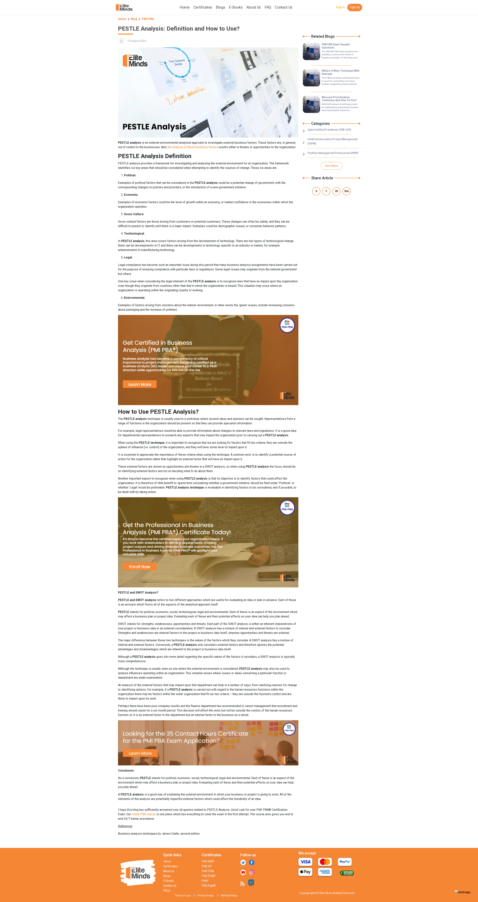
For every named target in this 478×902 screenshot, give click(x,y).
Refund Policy (229, 895)
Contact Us (283, 7)
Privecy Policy (206, 895)
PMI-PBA (148, 19)
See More (331, 166)
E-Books (236, 7)
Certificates (170, 866)
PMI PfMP (208, 876)
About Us (253, 7)
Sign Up (355, 7)
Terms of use (182, 895)
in (336, 191)
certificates (202, 7)
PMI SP (207, 866)
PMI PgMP (209, 885)
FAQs (166, 890)
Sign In (340, 7)
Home (185, 7)
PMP (205, 881)
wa (346, 191)
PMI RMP (208, 861)
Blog (134, 19)
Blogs (220, 7)
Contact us (170, 885)
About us (168, 871)
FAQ (268, 7)
